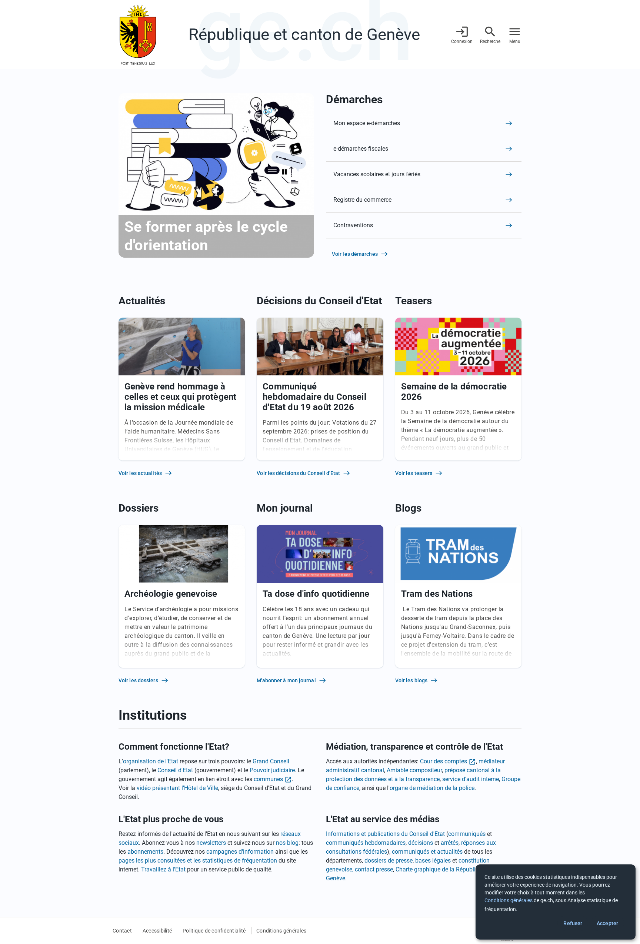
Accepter (607, 923)
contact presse (374, 869)
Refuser (572, 923)
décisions (420, 842)
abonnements (145, 851)
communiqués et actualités (427, 851)
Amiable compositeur (414, 770)
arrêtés (450, 842)
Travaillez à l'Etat (163, 869)
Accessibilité (157, 931)
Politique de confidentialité (214, 931)
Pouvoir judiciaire (272, 770)
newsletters (211, 842)
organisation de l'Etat (150, 761)
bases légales (433, 860)
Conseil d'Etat (175, 770)
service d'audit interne (470, 779)
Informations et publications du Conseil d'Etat (385, 833)
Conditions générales (281, 931)
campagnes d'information (240, 851)
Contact (122, 931)
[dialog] (556, 902)
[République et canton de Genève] (138, 34)
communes (268, 779)
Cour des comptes (443, 761)
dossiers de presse (388, 860)
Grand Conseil (271, 761)
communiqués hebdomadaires (366, 842)
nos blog (287, 842)
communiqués (467, 833)
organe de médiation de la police (432, 787)
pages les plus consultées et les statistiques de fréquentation (198, 860)
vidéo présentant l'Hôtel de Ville (177, 787)
